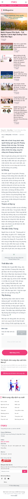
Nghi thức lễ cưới (5, 404)
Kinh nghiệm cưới (17, 445)
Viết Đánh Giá (22, 332)
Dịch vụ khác (4, 401)
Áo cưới (10, 445)
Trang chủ (3, 5)
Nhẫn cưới (17, 404)
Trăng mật (3, 410)
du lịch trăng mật (14, 165)
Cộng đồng (3, 448)
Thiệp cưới (3, 416)
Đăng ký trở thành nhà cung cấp (15, 373)
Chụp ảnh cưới (4, 419)
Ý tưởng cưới (4, 445)
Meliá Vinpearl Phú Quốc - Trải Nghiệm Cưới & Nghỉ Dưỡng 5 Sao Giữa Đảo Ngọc (14, 34)
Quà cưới (17, 407)
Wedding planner (5, 413)
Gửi (25, 471)
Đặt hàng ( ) (15, 352)
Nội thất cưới (4, 407)
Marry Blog (10, 130)
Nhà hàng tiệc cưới (19, 419)
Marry (5, 482)
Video (23, 445)
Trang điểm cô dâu (19, 410)
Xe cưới (16, 413)
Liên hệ (10, 454)
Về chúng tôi (4, 454)
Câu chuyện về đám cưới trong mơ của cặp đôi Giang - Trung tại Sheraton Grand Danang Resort (20, 87)
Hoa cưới (17, 401)
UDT (16, 495)
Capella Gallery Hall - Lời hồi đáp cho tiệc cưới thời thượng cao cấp (20, 98)
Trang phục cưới (19, 416)
